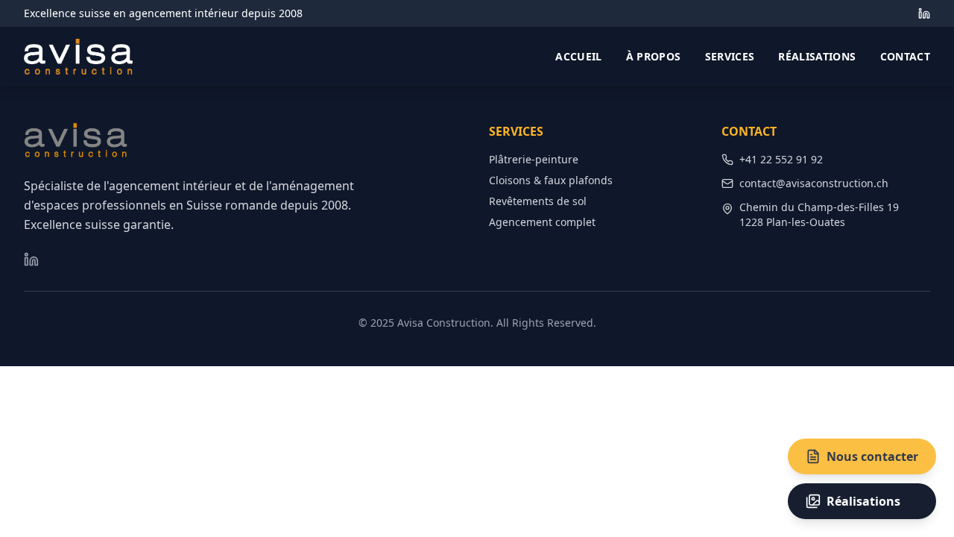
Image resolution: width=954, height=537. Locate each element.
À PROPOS (653, 56)
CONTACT (905, 56)
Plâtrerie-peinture (533, 159)
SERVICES (730, 56)
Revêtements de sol (538, 201)
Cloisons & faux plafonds (551, 180)
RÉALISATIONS (817, 56)
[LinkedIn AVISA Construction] (924, 13)
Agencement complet (542, 222)
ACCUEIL (578, 56)
